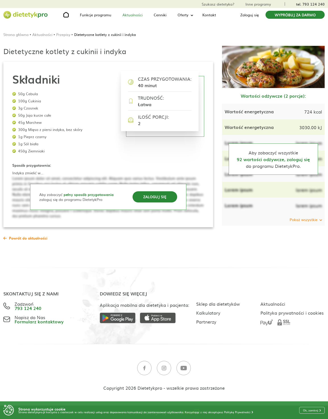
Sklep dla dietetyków (218, 303)
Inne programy (258, 4)
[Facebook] (144, 368)
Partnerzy (206, 321)
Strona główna (16, 34)
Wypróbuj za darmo (295, 14)
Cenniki (160, 14)
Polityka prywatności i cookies (292, 312)
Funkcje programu (95, 14)
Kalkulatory (208, 312)
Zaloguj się (249, 15)
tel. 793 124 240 (310, 4)
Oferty (183, 14)
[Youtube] (183, 368)
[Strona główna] (25, 15)
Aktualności (132, 14)
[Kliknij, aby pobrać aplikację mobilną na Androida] (120, 318)
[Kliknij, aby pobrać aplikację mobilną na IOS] (160, 318)
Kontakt (209, 14)
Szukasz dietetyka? (218, 4)
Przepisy (63, 34)
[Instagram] (164, 368)
